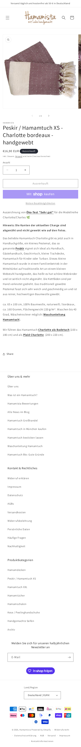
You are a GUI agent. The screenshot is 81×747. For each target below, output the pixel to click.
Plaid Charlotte (33, 335)
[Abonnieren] (69, 657)
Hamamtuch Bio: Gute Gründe (26, 454)
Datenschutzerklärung (25, 735)
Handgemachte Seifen (21, 621)
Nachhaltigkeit (16, 546)
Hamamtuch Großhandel (23, 420)
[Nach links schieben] (32, 116)
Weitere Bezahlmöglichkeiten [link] (40, 203)
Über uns (13, 386)
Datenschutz (15, 495)
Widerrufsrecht (61, 729)
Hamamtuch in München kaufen (27, 429)
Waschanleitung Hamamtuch (25, 446)
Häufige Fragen (17, 537)
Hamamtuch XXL (18, 587)
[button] (7, 18)
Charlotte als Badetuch (54, 329)
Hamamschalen (17, 604)
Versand (18, 156)
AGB (42, 735)
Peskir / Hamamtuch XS (22, 578)
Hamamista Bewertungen (23, 403)
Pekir (19, 248)
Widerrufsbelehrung (20, 520)
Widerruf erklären (18, 478)
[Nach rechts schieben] (49, 116)
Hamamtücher (16, 595)
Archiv (11, 629)
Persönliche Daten (19, 529)
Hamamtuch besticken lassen (26, 437)
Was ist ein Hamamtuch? (22, 395)
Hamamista (25, 729)
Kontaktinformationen (42, 741)
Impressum (14, 486)
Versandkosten (17, 512)
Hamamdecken (17, 570)
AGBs (11, 503)
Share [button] (10, 354)
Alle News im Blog (18, 412)
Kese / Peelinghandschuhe (24, 612)
